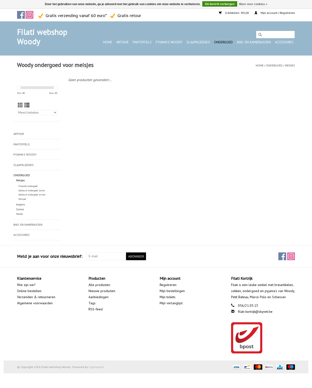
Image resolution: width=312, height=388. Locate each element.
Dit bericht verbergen (219, 4)
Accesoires (284, 42)
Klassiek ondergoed (28, 186)
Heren (19, 214)
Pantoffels (142, 42)
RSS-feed (95, 309)
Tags (92, 303)
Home (107, 42)
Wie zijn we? (26, 285)
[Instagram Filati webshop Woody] (29, 15)
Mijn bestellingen (172, 291)
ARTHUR (122, 42)
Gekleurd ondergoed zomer (32, 190)
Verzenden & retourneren (36, 297)
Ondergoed (223, 42)
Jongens (20, 204)
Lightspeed (96, 367)
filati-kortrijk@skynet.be (255, 311)
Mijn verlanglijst (171, 303)
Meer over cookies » (253, 4)
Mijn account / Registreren (277, 13)
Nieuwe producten (101, 291)
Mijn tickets (168, 297)
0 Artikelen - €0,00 (237, 13)
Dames (20, 209)
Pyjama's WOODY (169, 42)
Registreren (168, 285)
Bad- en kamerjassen (254, 42)
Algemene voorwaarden (35, 303)
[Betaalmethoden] (235, 367)
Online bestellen (29, 291)
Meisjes (290, 65)
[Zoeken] (260, 35)
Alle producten (99, 285)
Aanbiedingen (98, 297)
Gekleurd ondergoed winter (32, 194)
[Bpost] (263, 337)
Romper (22, 199)
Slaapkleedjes (198, 42)
